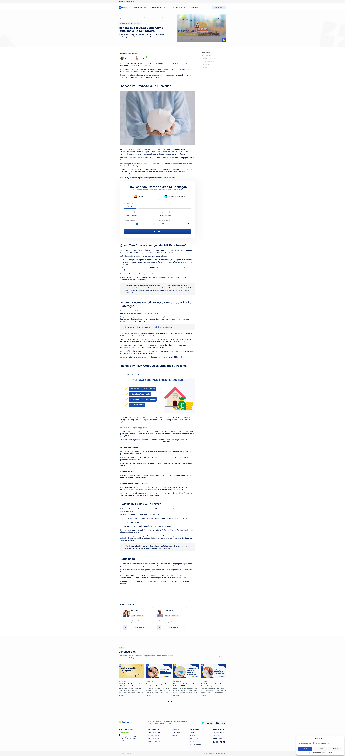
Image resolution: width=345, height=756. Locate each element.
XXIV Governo (128, 292)
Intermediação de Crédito (155, 741)
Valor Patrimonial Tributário (168, 152)
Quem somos (176, 732)
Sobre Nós (329, 752)
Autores (192, 732)
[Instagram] (217, 742)
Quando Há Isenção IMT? (208, 61)
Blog (205, 7)
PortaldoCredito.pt (218, 738)
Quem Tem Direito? (206, 55)
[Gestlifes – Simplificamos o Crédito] (124, 7)
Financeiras (194, 7)
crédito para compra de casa (149, 339)
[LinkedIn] (221, 742)
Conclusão (204, 67)
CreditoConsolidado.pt (219, 732)
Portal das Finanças (169, 530)
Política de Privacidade (154, 735)
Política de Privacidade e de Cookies (317, 752)
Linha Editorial (193, 735)
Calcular (157, 231)
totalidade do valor (178, 341)
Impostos (126, 18)
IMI (135, 65)
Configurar (335, 748)
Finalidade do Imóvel (129, 212)
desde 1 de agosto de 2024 (134, 158)
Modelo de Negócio (195, 738)
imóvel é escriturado (163, 327)
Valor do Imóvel (128, 203)
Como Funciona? (206, 52)
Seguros (192, 741)
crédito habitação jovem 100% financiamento (137, 335)
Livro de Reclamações (154, 738)
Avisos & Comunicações (196, 744)
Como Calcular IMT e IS (207, 64)
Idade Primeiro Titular (163, 220)
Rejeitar (320, 748)
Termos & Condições (154, 732)
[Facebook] (214, 742)
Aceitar (305, 748)
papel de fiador (148, 345)
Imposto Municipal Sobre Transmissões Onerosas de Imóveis (144, 150)
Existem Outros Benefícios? (208, 58)
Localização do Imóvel (163, 212)
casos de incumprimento (148, 489)
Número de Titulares (129, 220)
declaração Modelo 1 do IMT (163, 278)
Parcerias (174, 735)
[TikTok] (224, 742)
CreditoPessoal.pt (218, 735)
